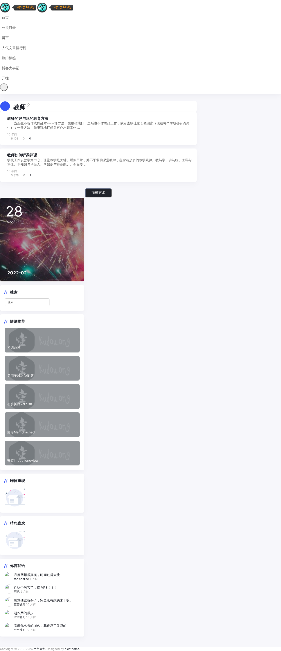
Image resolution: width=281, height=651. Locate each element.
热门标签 (9, 58)
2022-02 (17, 272)
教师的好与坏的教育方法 (27, 118)
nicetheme (72, 649)
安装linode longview (22, 460)
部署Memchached (21, 432)
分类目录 (9, 27)
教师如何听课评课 (22, 155)
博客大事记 (10, 68)
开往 (5, 78)
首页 (5, 17)
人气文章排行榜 (14, 48)
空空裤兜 (20, 604)
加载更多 (98, 193)
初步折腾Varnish (19, 404)
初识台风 (13, 347)
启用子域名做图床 (20, 376)
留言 (5, 38)
